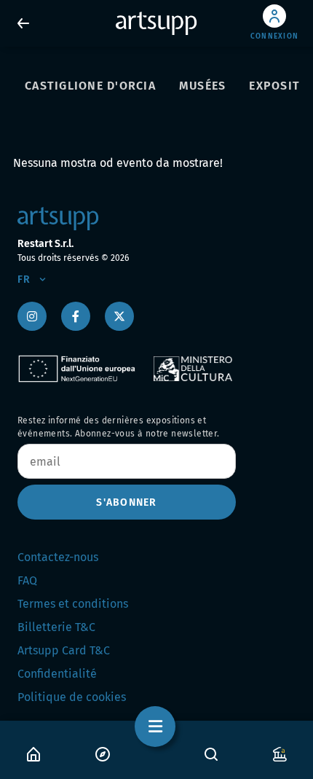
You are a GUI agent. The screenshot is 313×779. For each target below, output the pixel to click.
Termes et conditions (72, 604)
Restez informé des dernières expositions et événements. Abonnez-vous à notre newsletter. (118, 427)
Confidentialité (57, 674)
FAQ (27, 580)
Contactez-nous (57, 557)
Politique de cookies (71, 697)
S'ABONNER (126, 502)
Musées (202, 86)
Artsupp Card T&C (63, 650)
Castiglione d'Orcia (90, 86)
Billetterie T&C (56, 627)
